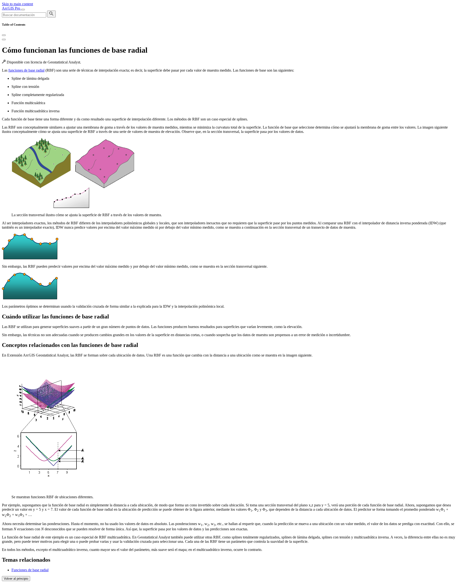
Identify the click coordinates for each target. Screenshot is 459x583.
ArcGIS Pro (11, 8)
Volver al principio (16, 578)
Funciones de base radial (30, 570)
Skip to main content (17, 4)
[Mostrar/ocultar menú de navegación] (23, 9)
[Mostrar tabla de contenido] (4, 39)
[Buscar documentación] (51, 14)
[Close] (4, 35)
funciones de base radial (26, 70)
